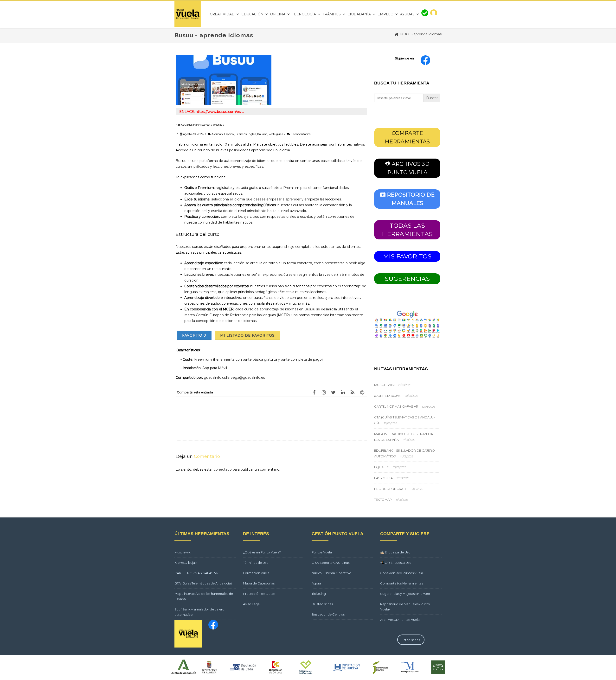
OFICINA (277, 14)
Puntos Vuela (322, 552)
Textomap (383, 499)
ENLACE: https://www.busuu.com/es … (211, 111)
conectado (223, 469)
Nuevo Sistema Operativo (331, 573)
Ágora (316, 583)
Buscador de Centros (328, 614)
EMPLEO (385, 14)
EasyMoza (383, 478)
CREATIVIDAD (222, 14)
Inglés (252, 134)
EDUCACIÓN (252, 14)
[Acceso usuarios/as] (433, 14)
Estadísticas (411, 640)
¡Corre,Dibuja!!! (387, 396)
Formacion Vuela (256, 573)
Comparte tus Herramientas (401, 583)
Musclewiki (384, 385)
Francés (241, 134)
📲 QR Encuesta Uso (395, 563)
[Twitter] (333, 392)
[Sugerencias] (424, 14)
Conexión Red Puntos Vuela (401, 573)
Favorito (194, 335)
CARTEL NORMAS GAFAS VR (396, 406)
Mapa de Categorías (259, 583)
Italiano (262, 134)
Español (229, 134)
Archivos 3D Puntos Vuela (400, 620)
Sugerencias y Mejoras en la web (405, 594)
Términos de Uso (256, 563)
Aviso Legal (251, 604)
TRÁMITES (332, 14)
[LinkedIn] (343, 392)
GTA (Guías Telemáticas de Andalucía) (203, 583)
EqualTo (382, 467)
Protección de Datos (259, 594)
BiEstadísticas (322, 604)
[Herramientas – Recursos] (187, 26)
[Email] (362, 392)
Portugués (276, 134)
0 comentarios (300, 134)
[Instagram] (323, 392)
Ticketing (319, 594)
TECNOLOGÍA (304, 14)
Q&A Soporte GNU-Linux (331, 563)
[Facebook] (314, 392)
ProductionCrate (390, 489)
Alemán (217, 134)
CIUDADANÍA (359, 14)
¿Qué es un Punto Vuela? (262, 552)
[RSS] (352, 392)
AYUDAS (407, 14)
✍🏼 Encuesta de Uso (395, 552)
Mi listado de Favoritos (247, 335)
